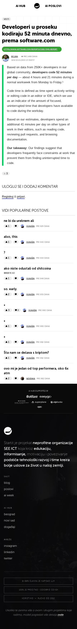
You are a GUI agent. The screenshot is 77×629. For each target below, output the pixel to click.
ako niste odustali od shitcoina (27, 268)
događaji (9, 527)
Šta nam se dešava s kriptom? (26, 353)
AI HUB (20, 6)
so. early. (10, 289)
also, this (11, 237)
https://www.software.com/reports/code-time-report (31, 49)
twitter (8, 558)
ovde (60, 614)
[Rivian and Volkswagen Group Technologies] (22, 402)
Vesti (6, 19)
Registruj (7, 196)
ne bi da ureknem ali (19, 221)
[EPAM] (38, 407)
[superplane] (39, 402)
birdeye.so (9, 273)
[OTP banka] (55, 402)
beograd (9, 514)
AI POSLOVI (53, 6)
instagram (10, 546)
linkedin (9, 552)
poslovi (8, 489)
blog (7, 482)
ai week (9, 495)
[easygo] (45, 396)
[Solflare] (31, 396)
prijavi (21, 196)
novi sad (9, 520)
